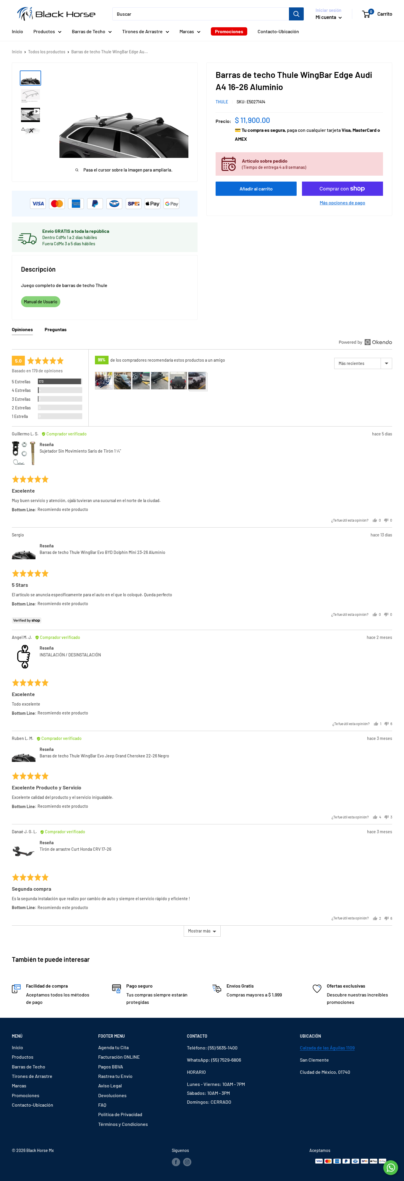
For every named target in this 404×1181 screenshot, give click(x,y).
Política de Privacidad (120, 1114)
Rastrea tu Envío (115, 1076)
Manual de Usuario (40, 301)
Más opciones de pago (342, 202)
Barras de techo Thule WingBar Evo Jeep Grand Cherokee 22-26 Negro (104, 755)
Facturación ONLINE (119, 1057)
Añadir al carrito (256, 188)
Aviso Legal (110, 1085)
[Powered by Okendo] (365, 342)
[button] (104, 381)
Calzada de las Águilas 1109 (327, 1047)
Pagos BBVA (110, 1066)
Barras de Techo (88, 31)
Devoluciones (112, 1095)
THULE (222, 101)
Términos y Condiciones (123, 1124)
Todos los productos (46, 51)
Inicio (17, 31)
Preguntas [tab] (56, 329)
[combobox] (200, 13)
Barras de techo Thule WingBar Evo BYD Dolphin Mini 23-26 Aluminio (102, 552)
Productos (44, 31)
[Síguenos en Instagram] (187, 1162)
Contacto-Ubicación (278, 31)
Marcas (187, 31)
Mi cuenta (326, 17)
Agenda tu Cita (113, 1047)
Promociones (229, 31)
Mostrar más (199, 930)
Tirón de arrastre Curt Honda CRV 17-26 (75, 849)
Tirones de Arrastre (142, 31)
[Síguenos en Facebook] (176, 1162)
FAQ (102, 1105)
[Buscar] (296, 13)
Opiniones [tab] (22, 329)
